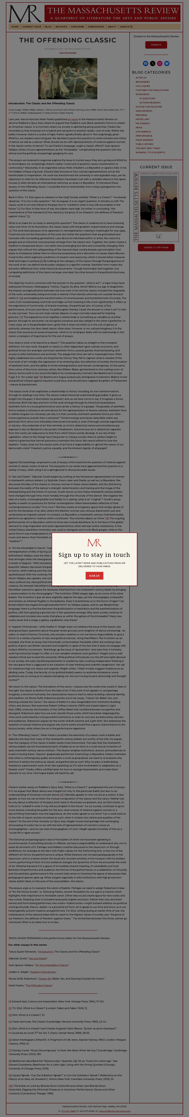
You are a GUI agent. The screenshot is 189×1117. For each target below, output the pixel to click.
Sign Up (94, 576)
